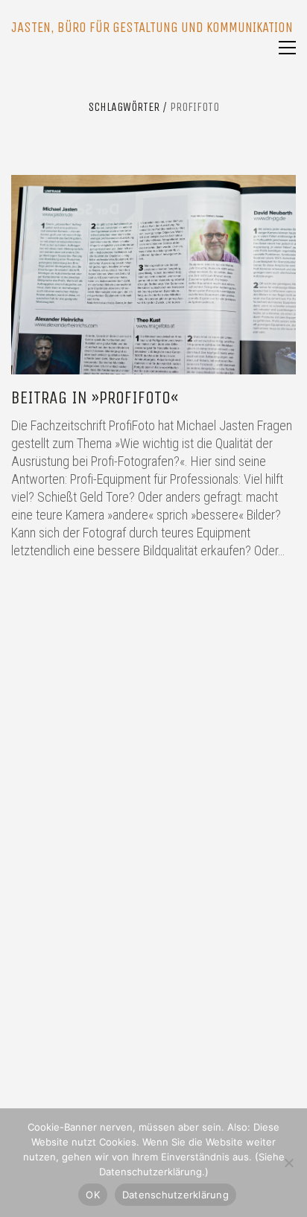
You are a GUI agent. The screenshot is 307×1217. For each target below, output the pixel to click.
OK (93, 1195)
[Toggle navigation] (287, 47)
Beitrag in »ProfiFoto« (94, 397)
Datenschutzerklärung (175, 1195)
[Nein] (288, 1162)
